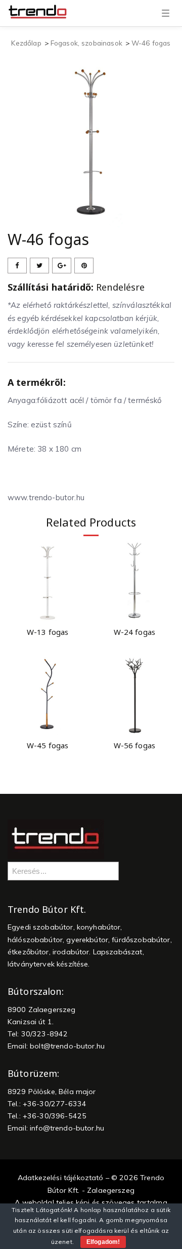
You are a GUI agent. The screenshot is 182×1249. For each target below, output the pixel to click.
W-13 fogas (48, 632)
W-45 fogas (48, 745)
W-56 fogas (135, 745)
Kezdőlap (26, 42)
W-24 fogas (135, 632)
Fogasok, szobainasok (86, 42)
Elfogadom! (103, 1241)
